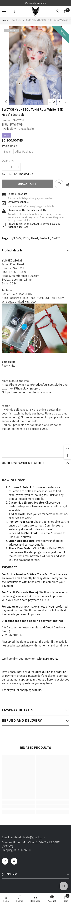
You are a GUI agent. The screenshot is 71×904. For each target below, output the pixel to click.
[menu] (4, 11)
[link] (59, 184)
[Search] (14, 11)
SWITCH (18, 120)
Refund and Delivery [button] (22, 720)
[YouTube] (14, 861)
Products (17, 20)
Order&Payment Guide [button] (23, 463)
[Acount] (57, 11)
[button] (60, 102)
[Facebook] (5, 861)
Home (5, 20)
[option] (35, 65)
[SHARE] (66, 184)
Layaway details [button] (17, 710)
